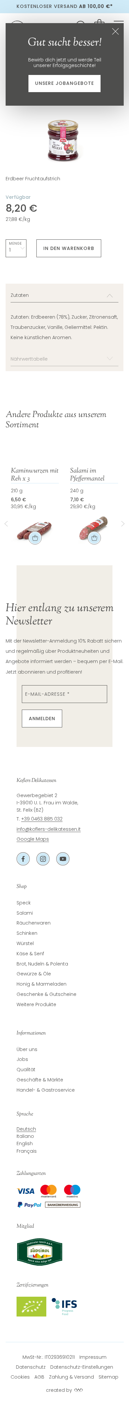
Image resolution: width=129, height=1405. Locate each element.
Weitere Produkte (36, 1004)
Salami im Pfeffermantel (87, 475)
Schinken (27, 933)
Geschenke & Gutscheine (46, 994)
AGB (39, 1377)
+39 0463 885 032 (42, 819)
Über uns (27, 1049)
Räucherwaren (34, 923)
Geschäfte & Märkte (40, 1079)
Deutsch (26, 1129)
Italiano (25, 1136)
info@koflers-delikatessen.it (49, 829)
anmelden (42, 718)
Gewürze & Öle (34, 973)
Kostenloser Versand (65, 6)
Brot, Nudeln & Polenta (42, 964)
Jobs (22, 1059)
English (25, 1143)
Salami (25, 913)
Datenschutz (31, 1367)
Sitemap (108, 1377)
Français (27, 1151)
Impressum (93, 1357)
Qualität (26, 1069)
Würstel (25, 943)
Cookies (20, 1377)
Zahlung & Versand (71, 1377)
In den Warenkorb (68, 248)
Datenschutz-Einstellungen (81, 1367)
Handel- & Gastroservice (46, 1090)
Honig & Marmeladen (41, 984)
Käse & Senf (30, 953)
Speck (24, 902)
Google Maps (33, 839)
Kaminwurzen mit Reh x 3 (35, 475)
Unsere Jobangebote (64, 83)
